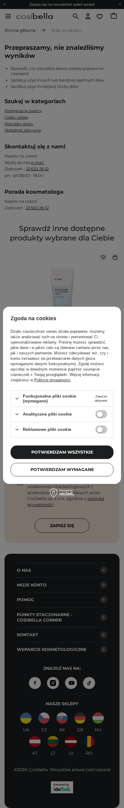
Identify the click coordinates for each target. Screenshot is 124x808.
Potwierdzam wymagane (62, 469)
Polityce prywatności (52, 380)
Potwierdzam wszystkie (62, 452)
